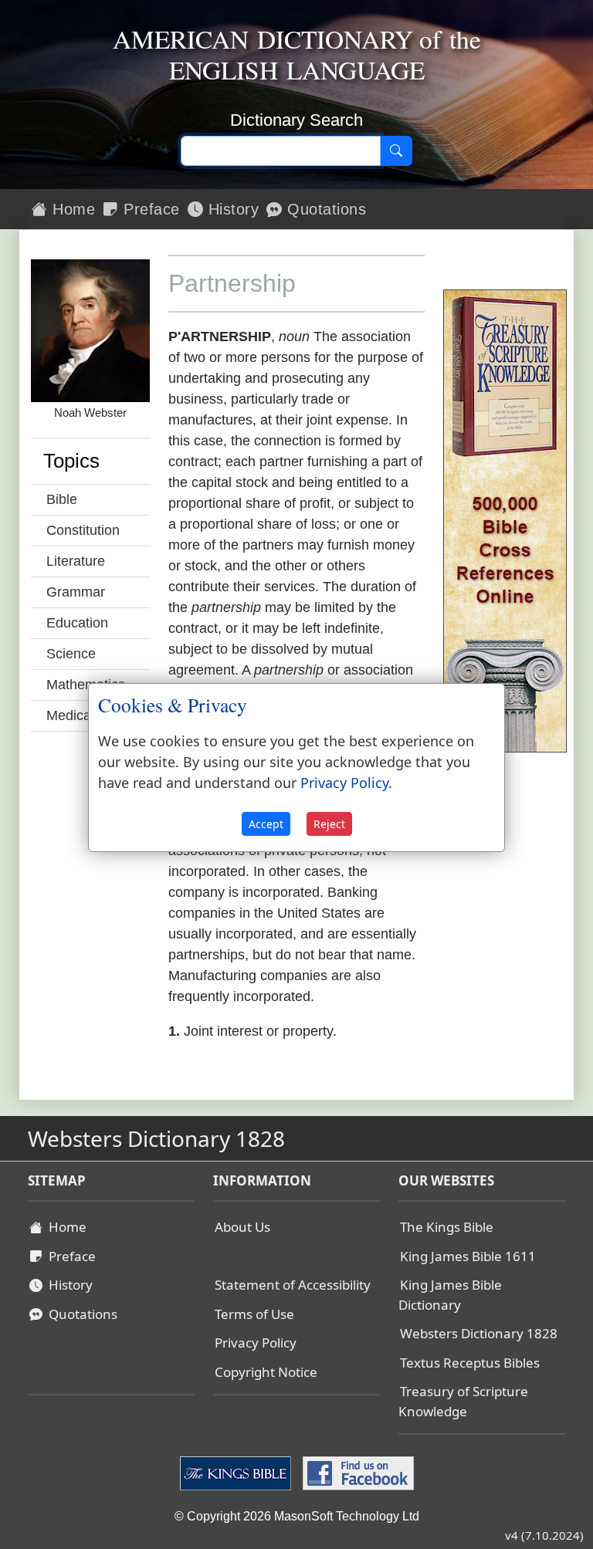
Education (77, 623)
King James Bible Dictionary (450, 1295)
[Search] (396, 151)
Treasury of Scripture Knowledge (463, 1401)
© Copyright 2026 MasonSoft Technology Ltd (297, 1516)
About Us (242, 1227)
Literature (75, 561)
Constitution (83, 530)
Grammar (75, 592)
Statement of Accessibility (293, 1285)
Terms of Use (254, 1314)
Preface (149, 209)
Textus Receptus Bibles (470, 1362)
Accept (266, 824)
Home (72, 209)
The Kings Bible (446, 1227)
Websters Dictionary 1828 (478, 1333)
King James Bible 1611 (468, 1256)
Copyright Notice (266, 1372)
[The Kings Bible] (237, 1472)
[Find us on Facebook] (356, 1472)
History (231, 209)
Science (71, 653)
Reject (329, 824)
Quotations (325, 209)
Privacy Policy (255, 1342)
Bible (61, 499)
